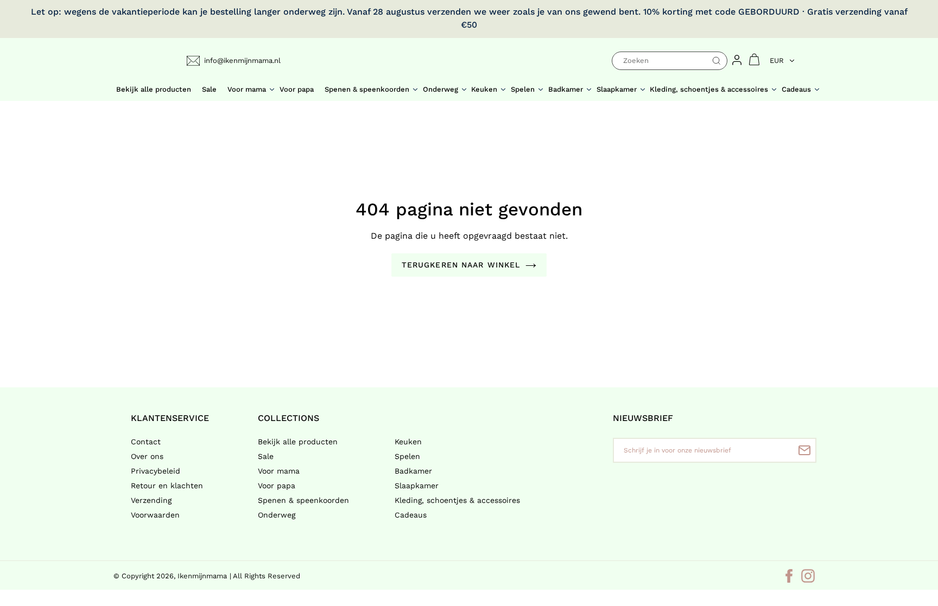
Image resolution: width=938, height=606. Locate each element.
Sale (266, 456)
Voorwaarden (155, 515)
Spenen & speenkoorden (303, 500)
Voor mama (279, 471)
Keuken (408, 441)
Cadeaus (411, 515)
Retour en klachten (167, 485)
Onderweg (276, 515)
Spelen (407, 456)
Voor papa (276, 485)
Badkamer (413, 471)
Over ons (147, 456)
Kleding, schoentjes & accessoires (457, 500)
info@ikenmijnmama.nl (242, 60)
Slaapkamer (417, 485)
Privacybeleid (155, 471)
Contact (146, 441)
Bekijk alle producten (298, 441)
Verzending (151, 500)
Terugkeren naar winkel (461, 264)
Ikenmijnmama (202, 576)
